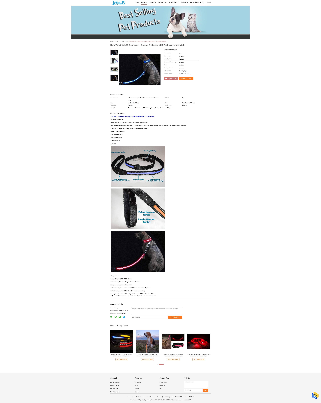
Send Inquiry (175, 317)
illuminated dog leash (150, 295)
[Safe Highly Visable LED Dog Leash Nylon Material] (173, 341)
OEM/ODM (162, 385)
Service (137, 388)
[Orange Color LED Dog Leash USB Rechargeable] (121, 341)
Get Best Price (172, 78)
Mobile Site (192, 396)
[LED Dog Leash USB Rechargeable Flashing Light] (198, 341)
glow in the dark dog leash (135, 295)
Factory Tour (162, 2)
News (158, 396)
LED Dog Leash (114, 388)
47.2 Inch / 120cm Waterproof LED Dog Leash (147, 354)
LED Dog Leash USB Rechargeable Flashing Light (199, 355)
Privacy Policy (179, 396)
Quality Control (173, 2)
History (136, 385)
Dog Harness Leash (115, 382)
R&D (160, 388)
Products (144, 2)
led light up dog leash (120, 295)
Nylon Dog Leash (114, 385)
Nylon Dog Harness (115, 391)
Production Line (163, 382)
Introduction (138, 382)
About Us (153, 2)
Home (137, 2)
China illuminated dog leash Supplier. (139, 399)
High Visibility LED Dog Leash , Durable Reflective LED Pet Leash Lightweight (147, 41)
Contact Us (184, 2)
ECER (189, 399)
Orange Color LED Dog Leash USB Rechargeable (121, 355)
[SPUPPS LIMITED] (118, 3)
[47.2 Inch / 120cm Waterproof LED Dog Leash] (147, 341)
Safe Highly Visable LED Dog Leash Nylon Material (173, 355)
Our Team (137, 391)
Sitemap (167, 396)
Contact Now (187, 78)
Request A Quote (195, 2)
